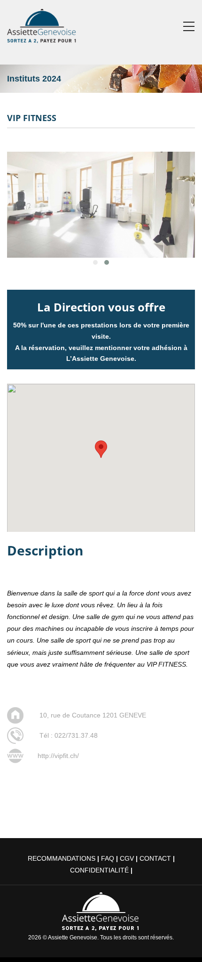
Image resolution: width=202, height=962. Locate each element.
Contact (155, 858)
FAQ (107, 858)
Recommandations (61, 858)
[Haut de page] (182, 941)
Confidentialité (99, 870)
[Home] (42, 24)
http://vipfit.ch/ (58, 755)
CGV (127, 858)
